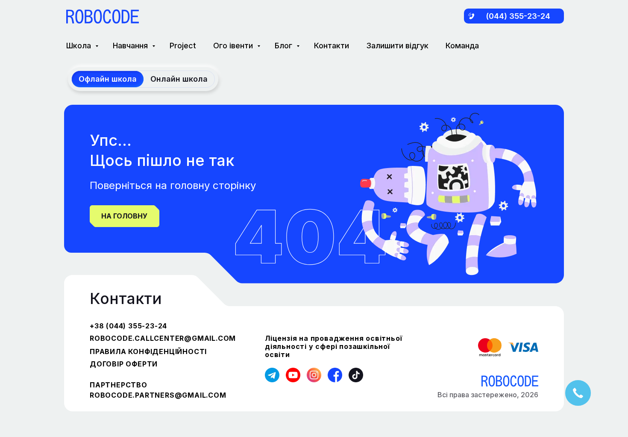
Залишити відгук (397, 45)
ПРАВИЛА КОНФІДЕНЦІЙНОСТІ (148, 351)
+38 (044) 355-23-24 (128, 326)
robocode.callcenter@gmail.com (163, 338)
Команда (462, 45)
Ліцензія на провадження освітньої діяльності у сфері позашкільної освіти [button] (333, 346)
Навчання (131, 45)
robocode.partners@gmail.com (158, 395)
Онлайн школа (179, 78)
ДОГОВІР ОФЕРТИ (124, 364)
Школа (79, 45)
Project (183, 45)
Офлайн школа (108, 78)
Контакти (331, 45)
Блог (284, 45)
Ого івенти (234, 45)
